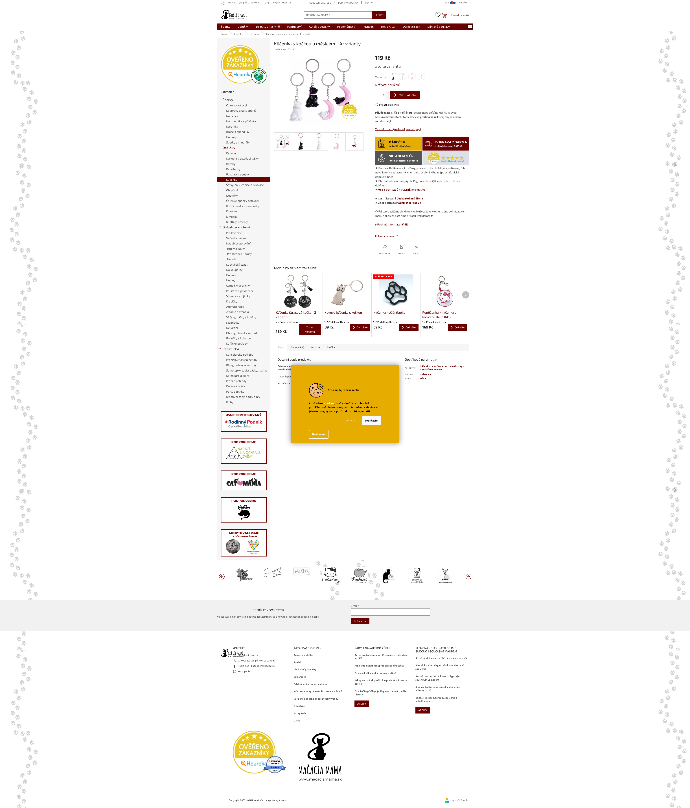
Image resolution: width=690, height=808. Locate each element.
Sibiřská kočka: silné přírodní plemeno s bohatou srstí (437, 688)
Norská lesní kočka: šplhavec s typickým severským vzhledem (437, 678)
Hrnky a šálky (236, 248)
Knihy (229, 402)
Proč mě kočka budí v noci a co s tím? (375, 673)
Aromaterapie (235, 306)
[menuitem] (225, 26)
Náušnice (232, 116)
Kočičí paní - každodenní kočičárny (256, 666)
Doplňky (229, 148)
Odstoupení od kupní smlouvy (310, 684)
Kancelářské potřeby (239, 354)
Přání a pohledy (236, 380)
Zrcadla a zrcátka (237, 311)
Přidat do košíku (407, 94)
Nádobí (231, 259)
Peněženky (233, 169)
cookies (329, 403)
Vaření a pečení (236, 238)
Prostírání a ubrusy (239, 253)
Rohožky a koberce (238, 338)
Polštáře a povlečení (239, 291)
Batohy (230, 164)
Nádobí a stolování (238, 243)
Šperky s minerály (237, 142)
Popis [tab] (281, 347)
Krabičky (231, 301)
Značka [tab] (331, 347)
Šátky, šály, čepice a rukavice (245, 184)
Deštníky (232, 195)
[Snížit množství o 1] (388, 97)
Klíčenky (231, 179)
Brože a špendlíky (237, 131)
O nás (296, 721)
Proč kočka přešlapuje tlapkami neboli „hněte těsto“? (380, 693)
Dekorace (232, 327)
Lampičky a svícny (238, 285)
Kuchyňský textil (236, 264)
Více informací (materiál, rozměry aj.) (398, 129)
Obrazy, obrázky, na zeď (241, 333)
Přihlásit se (360, 620)
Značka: (284, 49)
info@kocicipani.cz (248, 655)
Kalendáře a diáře (237, 375)
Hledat (379, 14)
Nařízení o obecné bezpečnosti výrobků (315, 699)
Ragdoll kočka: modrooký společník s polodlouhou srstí (436, 699)
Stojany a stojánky (238, 296)
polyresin (425, 374)
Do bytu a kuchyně (237, 227)
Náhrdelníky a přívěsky (241, 121)
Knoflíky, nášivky (237, 222)
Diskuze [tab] (315, 347)
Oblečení (232, 190)
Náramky (232, 126)
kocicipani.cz (245, 671)
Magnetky (232, 322)
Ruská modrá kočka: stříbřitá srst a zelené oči (441, 658)
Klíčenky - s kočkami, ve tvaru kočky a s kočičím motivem (442, 367)
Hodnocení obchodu (319, 3)
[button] (468, 576)
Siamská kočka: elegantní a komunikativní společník (439, 667)
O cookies (299, 706)
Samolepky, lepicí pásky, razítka (247, 370)
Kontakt (370, 3)
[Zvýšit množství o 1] (388, 93)
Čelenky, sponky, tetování (242, 200)
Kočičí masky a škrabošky (242, 206)
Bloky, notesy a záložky (241, 365)
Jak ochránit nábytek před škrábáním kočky (379, 666)
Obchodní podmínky (304, 669)
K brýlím (231, 211)
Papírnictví (231, 349)
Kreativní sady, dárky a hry (243, 396)
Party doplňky (235, 391)
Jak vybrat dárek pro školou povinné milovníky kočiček (380, 682)
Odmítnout (351, 420)
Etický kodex (300, 713)
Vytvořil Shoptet (460, 800)
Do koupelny (234, 269)
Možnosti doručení (387, 85)
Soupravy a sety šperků (241, 110)
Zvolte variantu (310, 329)
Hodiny (230, 280)
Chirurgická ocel (236, 105)
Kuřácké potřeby (236, 343)
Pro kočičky (233, 233)
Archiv (361, 703)
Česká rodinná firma (410, 199)
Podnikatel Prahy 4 (408, 203)
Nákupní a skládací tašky (242, 158)
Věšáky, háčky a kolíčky (241, 317)
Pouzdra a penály (237, 174)
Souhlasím (371, 421)
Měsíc (423, 378)
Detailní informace (385, 236)
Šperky (228, 100)
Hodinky (231, 137)
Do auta (231, 275)
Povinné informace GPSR (392, 225)
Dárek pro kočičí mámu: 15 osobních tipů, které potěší (381, 657)
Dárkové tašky (235, 386)
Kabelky (231, 153)
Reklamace (299, 677)
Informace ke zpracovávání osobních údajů (317, 691)
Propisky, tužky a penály (241, 359)
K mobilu (232, 216)
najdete (402, 190)
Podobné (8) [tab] (297, 347)
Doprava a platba (348, 3)
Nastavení (318, 434)
